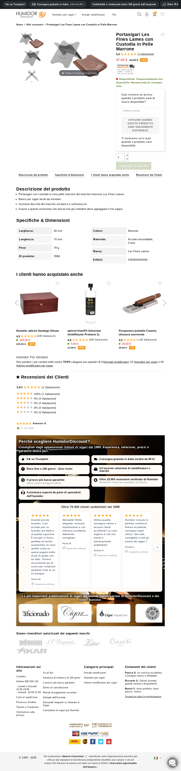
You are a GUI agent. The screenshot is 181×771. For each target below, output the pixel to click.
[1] (122, 54)
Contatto (21, 676)
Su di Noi (48, 672)
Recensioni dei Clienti (149, 175)
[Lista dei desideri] (162, 15)
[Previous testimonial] (23, 547)
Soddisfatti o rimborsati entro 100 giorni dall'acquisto (124, 4)
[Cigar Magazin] (152, 613)
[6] (29, 336)
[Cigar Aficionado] (36, 613)
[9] (33, 336)
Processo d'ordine (26, 702)
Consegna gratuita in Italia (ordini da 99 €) (127, 458)
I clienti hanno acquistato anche (110, 175)
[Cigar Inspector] (113, 613)
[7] (30, 336)
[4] (132, 54)
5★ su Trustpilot (15, 4)
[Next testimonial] (157, 547)
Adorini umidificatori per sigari (34, 365)
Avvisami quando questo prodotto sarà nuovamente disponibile (140, 125)
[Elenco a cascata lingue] (158, 757)
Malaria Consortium (73, 756)
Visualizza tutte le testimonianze (143, 696)
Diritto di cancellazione (55, 687)
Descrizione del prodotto (33, 175)
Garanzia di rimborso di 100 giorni (61, 677)
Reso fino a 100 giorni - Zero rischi (49, 468)
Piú (114, 14)
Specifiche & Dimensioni (69, 175)
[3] (128, 54)
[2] (125, 54)
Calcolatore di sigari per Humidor (61, 710)
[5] (135, 54)
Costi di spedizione (26, 697)
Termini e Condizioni (27, 707)
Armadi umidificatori (116, 361)
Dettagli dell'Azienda (54, 697)
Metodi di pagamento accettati (60, 692)
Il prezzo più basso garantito (46, 479)
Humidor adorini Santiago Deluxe (37, 330)
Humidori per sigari (146, 361)
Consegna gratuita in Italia (60, 4)
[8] (32, 336)
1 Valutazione (145, 54)
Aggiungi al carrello (134, 166)
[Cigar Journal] (75, 613)
